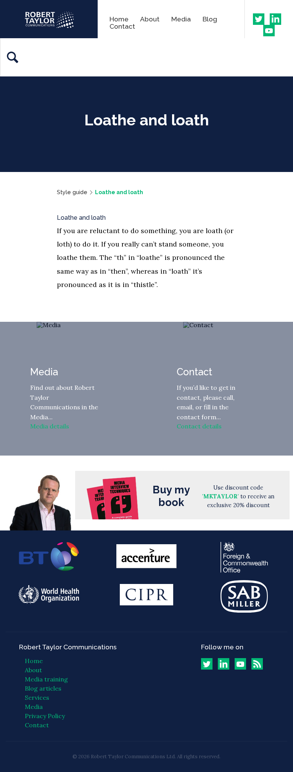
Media (181, 19)
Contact (122, 26)
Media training (46, 679)
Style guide (72, 192)
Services (37, 697)
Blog (210, 19)
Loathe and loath (119, 192)
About (149, 19)
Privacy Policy (45, 716)
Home (119, 19)
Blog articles (43, 688)
